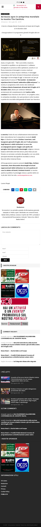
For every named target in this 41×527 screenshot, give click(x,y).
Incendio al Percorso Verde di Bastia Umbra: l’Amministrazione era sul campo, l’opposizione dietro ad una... (25, 379)
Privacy (3, 489)
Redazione (5, 22)
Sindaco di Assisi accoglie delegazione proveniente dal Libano (23, 389)
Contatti (3, 486)
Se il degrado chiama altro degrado (25, 361)
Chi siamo (4, 481)
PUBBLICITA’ (4, 494)
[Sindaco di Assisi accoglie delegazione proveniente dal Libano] (5, 391)
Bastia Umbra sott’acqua (19, 351)
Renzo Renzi (5, 351)
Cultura (7, 14)
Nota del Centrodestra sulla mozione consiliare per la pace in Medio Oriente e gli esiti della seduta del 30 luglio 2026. (20, 344)
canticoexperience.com (24, 175)
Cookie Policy (5, 491)
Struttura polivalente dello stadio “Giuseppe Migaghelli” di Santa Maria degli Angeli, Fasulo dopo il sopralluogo (25, 400)
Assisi (2, 14)
